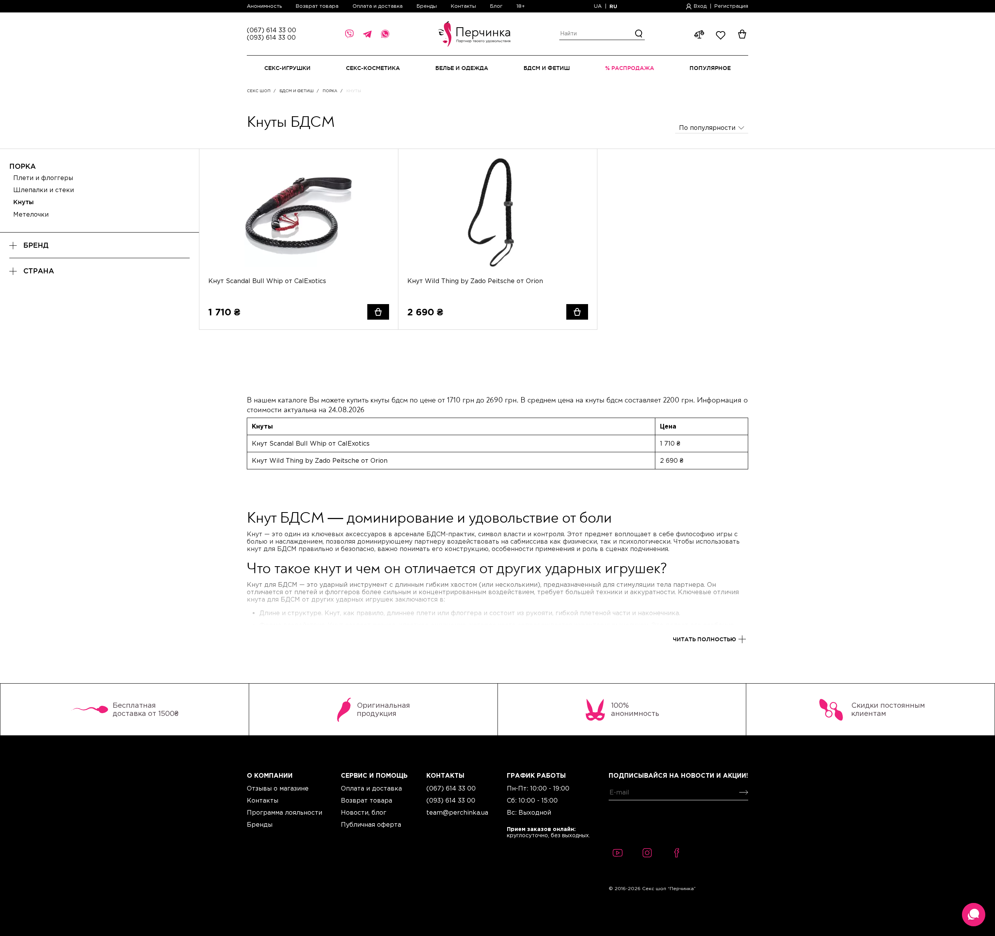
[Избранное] (383, 164)
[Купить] (378, 312)
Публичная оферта (371, 824)
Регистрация (731, 6)
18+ (521, 6)
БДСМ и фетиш (296, 91)
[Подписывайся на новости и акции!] (742, 792)
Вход (700, 6)
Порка (330, 91)
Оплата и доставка (378, 6)
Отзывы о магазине (278, 788)
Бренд (36, 245)
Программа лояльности (284, 812)
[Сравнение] (383, 178)
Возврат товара (317, 6)
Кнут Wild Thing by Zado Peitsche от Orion (475, 280)
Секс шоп (259, 91)
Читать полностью (704, 639)
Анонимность (264, 6)
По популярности (707, 127)
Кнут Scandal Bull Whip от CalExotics (267, 280)
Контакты (463, 6)
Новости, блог (363, 812)
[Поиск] (639, 34)
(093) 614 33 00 (271, 37)
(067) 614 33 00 (271, 29)
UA (598, 6)
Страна (38, 271)
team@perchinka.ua (457, 812)
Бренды (427, 6)
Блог (496, 6)
